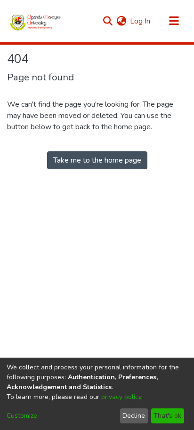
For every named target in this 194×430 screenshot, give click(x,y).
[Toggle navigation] (174, 21)
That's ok (167, 415)
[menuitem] (121, 21)
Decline (133, 415)
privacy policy (121, 396)
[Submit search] (107, 21)
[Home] (35, 21)
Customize (22, 415)
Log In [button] (140, 21)
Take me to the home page (97, 160)
